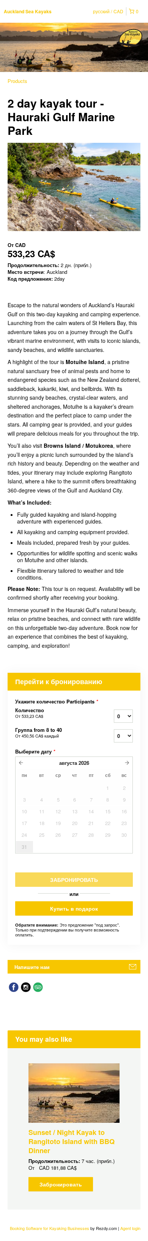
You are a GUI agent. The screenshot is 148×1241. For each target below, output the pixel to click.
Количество (29, 713)
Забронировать (60, 1184)
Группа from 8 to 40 (38, 733)
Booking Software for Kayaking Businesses (50, 1228)
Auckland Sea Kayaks (28, 11)
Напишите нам (32, 967)
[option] (74, 1127)
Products (17, 80)
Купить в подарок (74, 908)
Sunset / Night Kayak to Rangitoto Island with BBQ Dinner (71, 1141)
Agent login (130, 1228)
